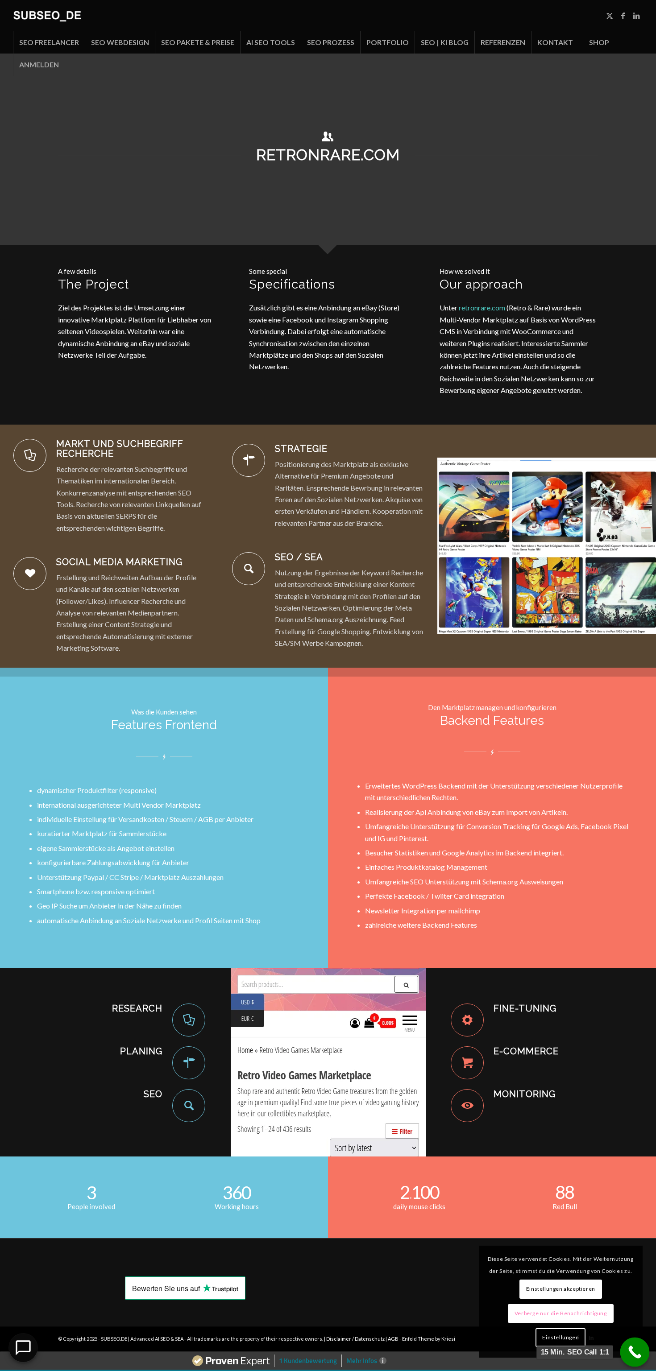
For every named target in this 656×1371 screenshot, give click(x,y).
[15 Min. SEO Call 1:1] (635, 1352)
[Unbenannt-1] (47, 15)
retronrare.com (482, 307)
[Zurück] (457, 546)
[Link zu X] (609, 15)
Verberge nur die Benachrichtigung (561, 1313)
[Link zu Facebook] (623, 15)
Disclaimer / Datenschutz (356, 1339)
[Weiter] (636, 546)
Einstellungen (560, 1337)
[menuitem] (49, 42)
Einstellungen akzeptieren (560, 1288)
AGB (393, 1339)
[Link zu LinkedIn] (636, 15)
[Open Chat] (23, 1348)
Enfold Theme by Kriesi (428, 1339)
